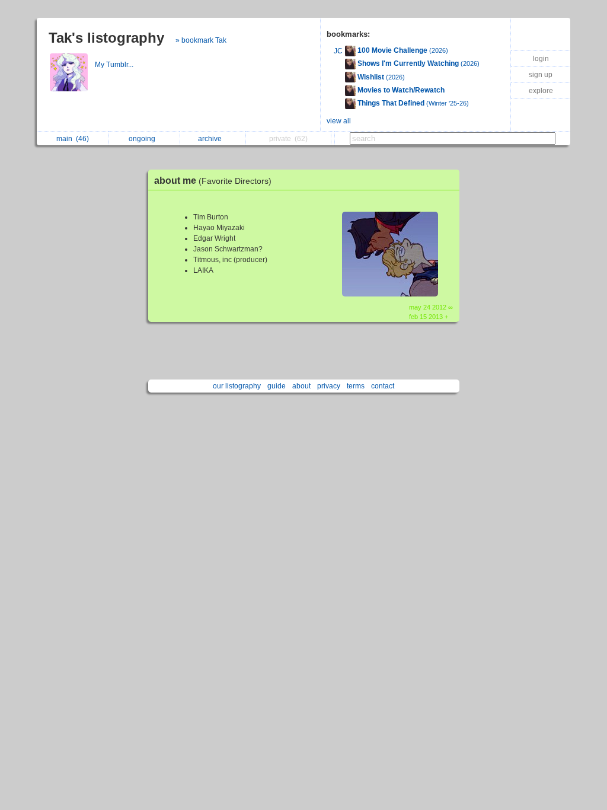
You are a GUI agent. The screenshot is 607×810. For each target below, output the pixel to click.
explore (541, 91)
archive (211, 139)
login (541, 59)
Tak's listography (106, 38)
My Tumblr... (115, 64)
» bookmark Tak (200, 40)
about (301, 386)
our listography (237, 386)
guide (276, 386)
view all (339, 121)
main (72, 139)
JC (338, 51)
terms (356, 386)
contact (382, 386)
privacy (328, 386)
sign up (540, 75)
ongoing (144, 139)
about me (212, 181)
